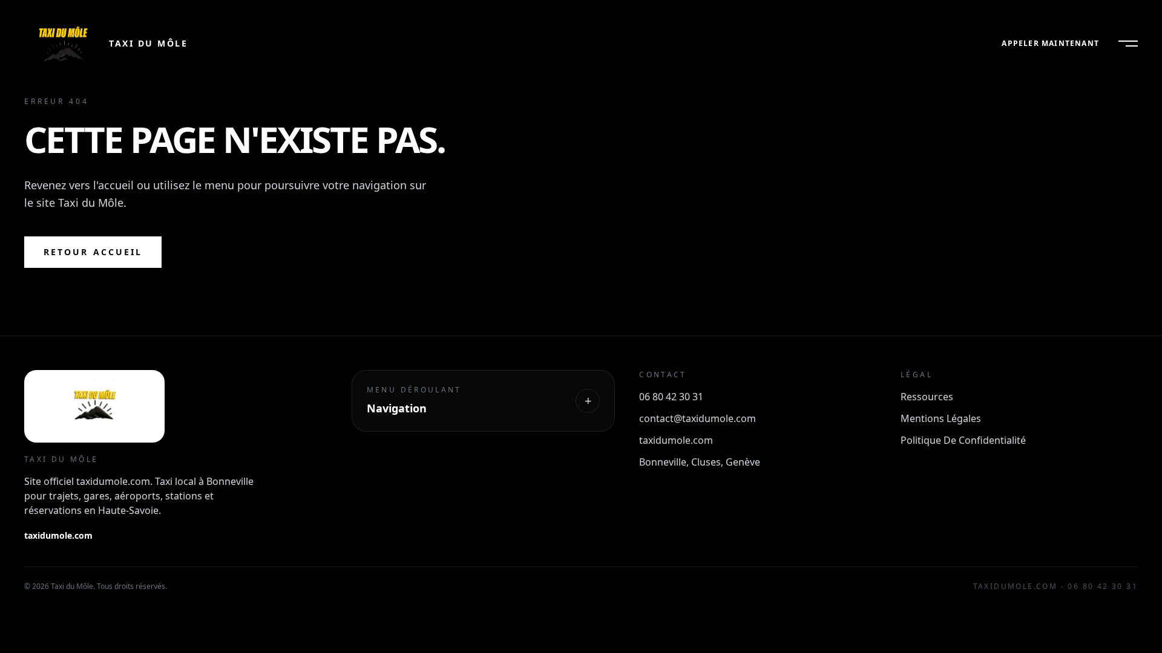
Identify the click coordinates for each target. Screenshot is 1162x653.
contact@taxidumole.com (697, 418)
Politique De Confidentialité (963, 440)
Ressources (927, 396)
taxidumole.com (58, 535)
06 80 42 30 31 (671, 396)
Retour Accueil (93, 252)
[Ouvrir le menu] (1128, 44)
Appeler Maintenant (1050, 43)
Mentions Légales (941, 418)
